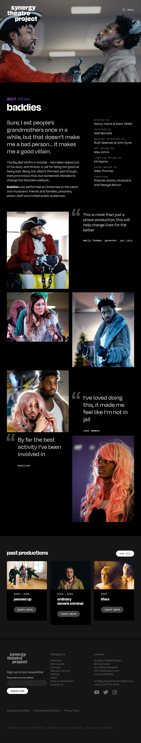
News (53, 677)
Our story (55, 667)
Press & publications (62, 681)
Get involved (57, 663)
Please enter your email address (20, 677)
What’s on (56, 660)
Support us (56, 684)
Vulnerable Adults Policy (47, 710)
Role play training (60, 670)
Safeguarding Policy (18, 710)
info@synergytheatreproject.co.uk (114, 681)
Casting (54, 674)
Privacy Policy (71, 710)
